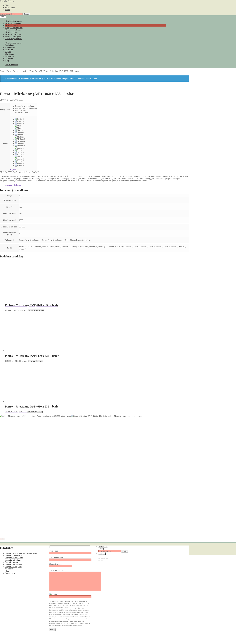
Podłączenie (5, 109)
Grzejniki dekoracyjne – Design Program (21, 553)
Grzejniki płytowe (12, 562)
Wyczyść (13, 170)
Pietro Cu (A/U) (36, 71)
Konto (7, 10)
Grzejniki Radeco (7, 1)
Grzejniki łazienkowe (13, 555)
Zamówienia (10, 7)
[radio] (26, 106)
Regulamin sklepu (12, 573)
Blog (7, 5)
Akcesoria (9, 569)
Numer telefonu (55, 564)
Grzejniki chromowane (14, 558)
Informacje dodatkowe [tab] (13, 185)
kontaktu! (93, 78)
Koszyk (102, 554)
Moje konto (102, 547)
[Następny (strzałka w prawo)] (102, 560)
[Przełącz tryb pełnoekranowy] (102, 558)
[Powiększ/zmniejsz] (99, 558)
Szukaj (26, 14)
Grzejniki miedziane (20, 71)
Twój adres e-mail (56, 557)
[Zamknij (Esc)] (107, 558)
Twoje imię (53, 551)
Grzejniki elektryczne (13, 567)
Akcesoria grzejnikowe (13, 39)
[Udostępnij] (104, 558)
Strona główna (5, 71)
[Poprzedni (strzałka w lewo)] (99, 560)
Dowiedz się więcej (36, 310)
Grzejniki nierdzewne (13, 564)
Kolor (5, 143)
